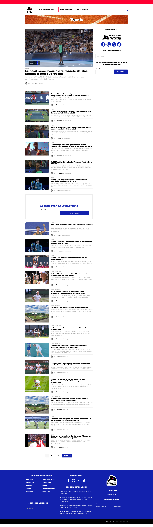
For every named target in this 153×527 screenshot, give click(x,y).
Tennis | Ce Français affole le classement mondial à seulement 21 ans (69, 180)
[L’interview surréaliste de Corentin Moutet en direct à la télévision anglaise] (37, 440)
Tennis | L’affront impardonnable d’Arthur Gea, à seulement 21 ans (71, 242)
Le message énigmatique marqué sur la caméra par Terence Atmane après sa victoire (71, 145)
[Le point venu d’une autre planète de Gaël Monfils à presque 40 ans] (59, 48)
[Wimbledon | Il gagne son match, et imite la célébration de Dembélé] (37, 367)
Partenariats (117, 507)
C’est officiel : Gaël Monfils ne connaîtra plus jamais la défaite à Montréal (71, 128)
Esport (45, 485)
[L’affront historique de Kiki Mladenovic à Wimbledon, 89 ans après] (37, 277)
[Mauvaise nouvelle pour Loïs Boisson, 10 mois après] (37, 228)
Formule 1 (30, 482)
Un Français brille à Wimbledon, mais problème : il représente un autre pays (68, 292)
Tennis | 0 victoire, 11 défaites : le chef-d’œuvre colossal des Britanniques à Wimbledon (68, 381)
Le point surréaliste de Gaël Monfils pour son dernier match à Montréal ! (71, 112)
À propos (99, 504)
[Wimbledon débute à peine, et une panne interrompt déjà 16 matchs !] (37, 405)
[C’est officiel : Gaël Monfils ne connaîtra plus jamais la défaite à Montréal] (37, 131)
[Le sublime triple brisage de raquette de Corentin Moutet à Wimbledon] (37, 350)
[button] (127, 9)
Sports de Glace (48, 479)
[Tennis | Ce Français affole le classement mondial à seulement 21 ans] (37, 183)
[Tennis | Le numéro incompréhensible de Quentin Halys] (37, 261)
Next (66, 456)
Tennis (27, 68)
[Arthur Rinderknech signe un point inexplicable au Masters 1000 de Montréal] (37, 98)
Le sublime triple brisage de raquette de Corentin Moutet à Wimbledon (69, 346)
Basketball (30, 497)
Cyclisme (29, 491)
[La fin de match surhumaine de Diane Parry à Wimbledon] (37, 332)
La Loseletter (83, 9)
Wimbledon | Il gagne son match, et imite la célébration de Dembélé (70, 364)
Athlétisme (46, 482)
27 (59, 456)
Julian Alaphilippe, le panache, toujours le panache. (75, 491)
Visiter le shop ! (111, 494)
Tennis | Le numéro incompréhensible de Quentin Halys (69, 258)
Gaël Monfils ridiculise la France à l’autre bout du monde (71, 163)
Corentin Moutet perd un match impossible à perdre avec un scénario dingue (71, 419)
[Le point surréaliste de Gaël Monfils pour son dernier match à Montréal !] (37, 115)
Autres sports (48, 497)
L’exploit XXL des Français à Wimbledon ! (69, 307)
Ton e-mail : (43, 209)
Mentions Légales (118, 504)
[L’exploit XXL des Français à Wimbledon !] (37, 313)
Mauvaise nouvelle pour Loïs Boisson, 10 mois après (72, 225)
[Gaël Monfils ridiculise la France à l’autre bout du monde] (37, 166)
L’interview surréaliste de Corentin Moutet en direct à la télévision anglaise (71, 437)
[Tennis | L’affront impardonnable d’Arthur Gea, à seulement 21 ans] (37, 245)
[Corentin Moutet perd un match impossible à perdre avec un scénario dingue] (37, 422)
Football (29, 479)
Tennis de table (48, 488)
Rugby (28, 494)
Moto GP (29, 485)
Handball (46, 491)
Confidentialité (101, 507)
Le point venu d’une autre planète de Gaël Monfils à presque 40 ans (57, 72)
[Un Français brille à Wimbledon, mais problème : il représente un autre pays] (37, 295)
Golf (44, 494)
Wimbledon (58, 271)
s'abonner (74, 213)
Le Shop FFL (68, 9)
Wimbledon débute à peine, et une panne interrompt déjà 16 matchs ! (69, 399)
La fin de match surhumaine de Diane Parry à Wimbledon (71, 329)
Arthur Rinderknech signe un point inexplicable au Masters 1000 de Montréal (70, 95)
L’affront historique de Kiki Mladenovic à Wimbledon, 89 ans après (69, 275)
